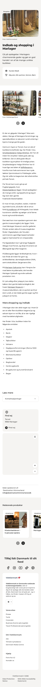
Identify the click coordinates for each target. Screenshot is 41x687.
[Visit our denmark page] (8, 568)
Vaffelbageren (26, 167)
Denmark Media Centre (15, 645)
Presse (8, 614)
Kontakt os (10, 660)
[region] (20, 454)
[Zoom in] (34, 465)
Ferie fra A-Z (10, 658)
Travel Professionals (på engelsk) (18, 626)
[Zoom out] (34, 471)
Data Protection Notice (9, 680)
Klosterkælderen (9, 190)
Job (7, 639)
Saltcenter (17, 268)
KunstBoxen (12, 210)
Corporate (9, 620)
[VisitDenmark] (13, 578)
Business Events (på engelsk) (17, 623)
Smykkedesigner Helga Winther (16, 153)
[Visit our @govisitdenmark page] (27, 568)
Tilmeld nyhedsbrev (13, 642)
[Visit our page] (14, 568)
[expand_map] (35, 436)
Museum (19, 287)
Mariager (9, 268)
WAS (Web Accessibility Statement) (26, 680)
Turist (8, 617)
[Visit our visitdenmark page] (20, 568)
